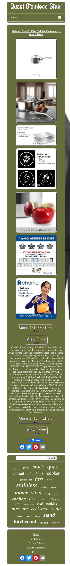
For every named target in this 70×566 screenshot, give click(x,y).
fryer (39, 479)
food (47, 494)
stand (49, 515)
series (20, 516)
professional (26, 479)
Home (36, 534)
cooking (51, 503)
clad (40, 503)
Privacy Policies (36, 543)
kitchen (44, 487)
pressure (20, 508)
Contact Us (36, 539)
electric (16, 469)
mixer (21, 492)
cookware (39, 508)
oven (17, 503)
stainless (26, 485)
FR (38, 552)
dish (33, 499)
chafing (19, 498)
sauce (55, 495)
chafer (55, 522)
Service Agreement (36, 547)
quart (53, 467)
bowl (29, 516)
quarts (44, 499)
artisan (53, 488)
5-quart (55, 499)
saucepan (29, 504)
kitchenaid (25, 521)
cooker (53, 473)
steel (36, 492)
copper (49, 480)
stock (38, 467)
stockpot (35, 474)
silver (25, 468)
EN (33, 552)
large (37, 516)
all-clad (18, 474)
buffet (56, 509)
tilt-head (44, 522)
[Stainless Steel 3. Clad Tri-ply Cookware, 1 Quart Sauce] (36, 59)
